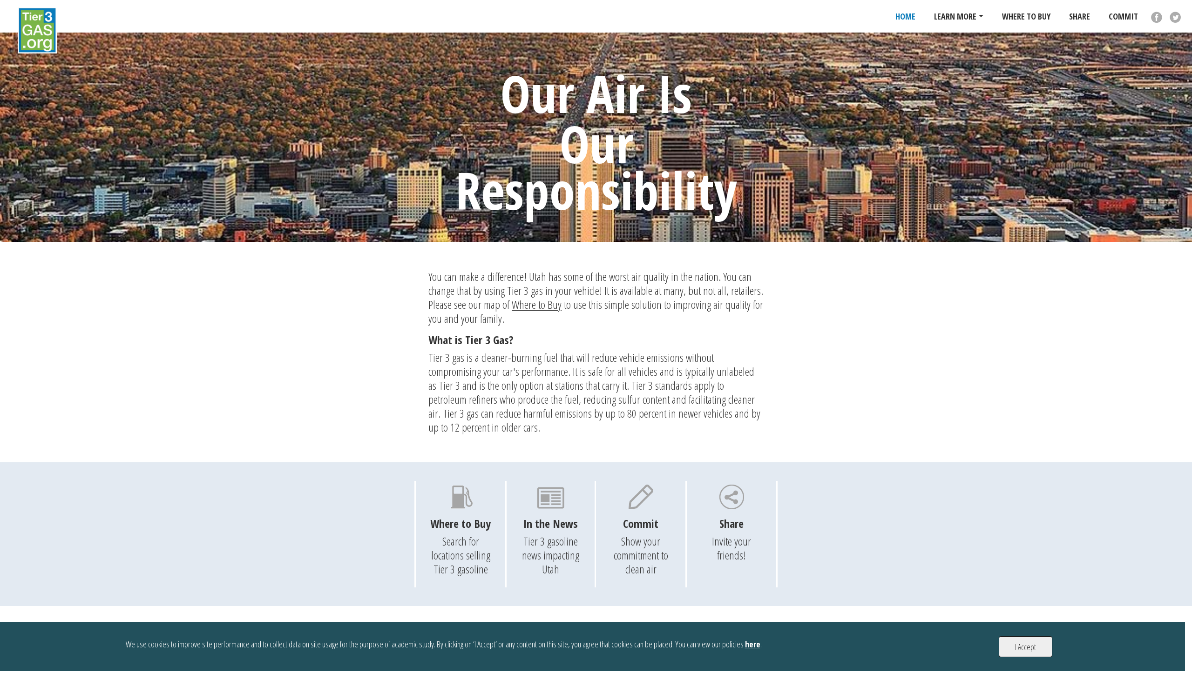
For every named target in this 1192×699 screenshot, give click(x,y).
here (752, 644)
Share (1079, 16)
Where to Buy (537, 304)
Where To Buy (1026, 16)
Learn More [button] (955, 16)
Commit (1123, 16)
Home (905, 16)
